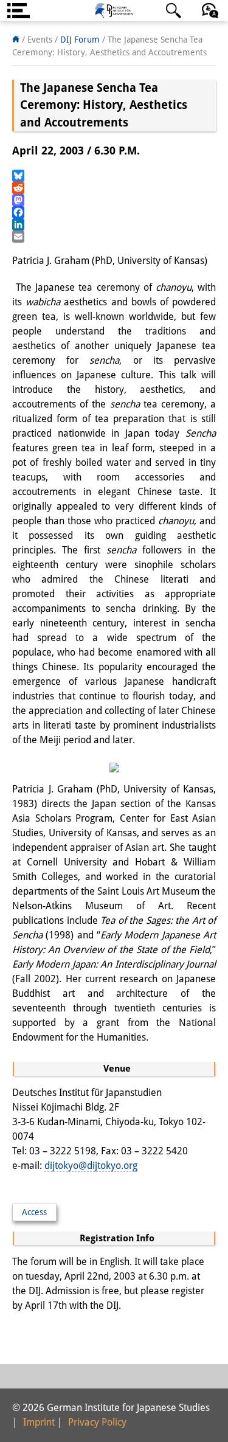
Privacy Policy (97, 1422)
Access (34, 1212)
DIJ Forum (80, 39)
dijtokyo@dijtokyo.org (90, 1165)
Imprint (39, 1422)
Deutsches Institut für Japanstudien (114, 10)
